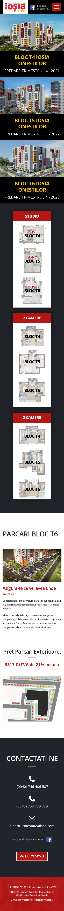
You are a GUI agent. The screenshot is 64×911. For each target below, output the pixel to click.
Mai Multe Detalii (32, 856)
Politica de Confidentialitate (23, 892)
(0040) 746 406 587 (32, 786)
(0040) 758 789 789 (32, 806)
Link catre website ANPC (43, 887)
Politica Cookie (46, 892)
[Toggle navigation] (56, 7)
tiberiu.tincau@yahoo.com (32, 825)
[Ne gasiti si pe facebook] (32, 7)
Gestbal (49, 899)
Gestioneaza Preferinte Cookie (32, 895)
